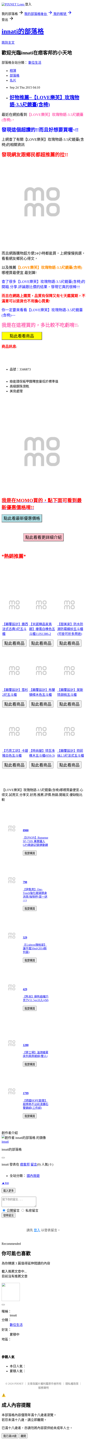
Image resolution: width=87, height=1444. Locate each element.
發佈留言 (8, 1215)
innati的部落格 (23, 31)
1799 (26, 1093)
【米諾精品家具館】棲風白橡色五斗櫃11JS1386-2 (42, 629)
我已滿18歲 (10, 1436)
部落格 (14, 75)
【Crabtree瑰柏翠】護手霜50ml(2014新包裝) (35, 948)
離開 (23, 1436)
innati (5, 1141)
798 (25, 882)
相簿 (13, 70)
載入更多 (8, 1190)
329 (25, 937)
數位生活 (34, 62)
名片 (13, 80)
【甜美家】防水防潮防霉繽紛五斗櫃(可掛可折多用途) (70, 629)
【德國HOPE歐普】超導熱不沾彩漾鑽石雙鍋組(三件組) (35, 1104)
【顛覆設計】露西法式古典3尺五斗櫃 (15, 629)
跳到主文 (8, 42)
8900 (26, 830)
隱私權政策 (72, 1383)
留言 (34, 1164)
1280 (26, 1045)
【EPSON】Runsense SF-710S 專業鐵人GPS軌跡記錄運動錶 (35, 841)
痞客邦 (25, 1164)
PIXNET (18, 1383)
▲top (5, 1183)
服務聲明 (43, 1387)
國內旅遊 (33, 1175)
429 (25, 989)
